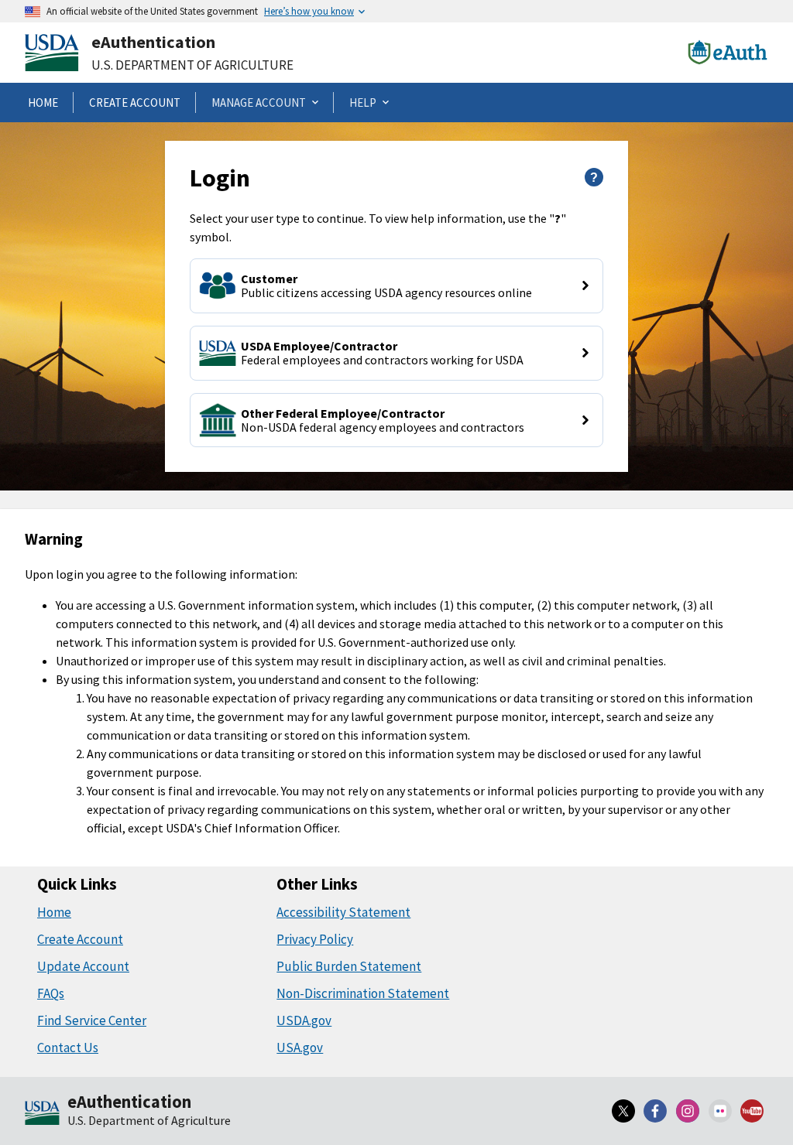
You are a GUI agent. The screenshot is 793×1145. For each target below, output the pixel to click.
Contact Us (67, 1047)
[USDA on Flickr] (720, 1111)
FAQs (50, 993)
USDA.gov (303, 1020)
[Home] (42, 1114)
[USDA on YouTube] (752, 1111)
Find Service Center (91, 1020)
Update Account (83, 966)
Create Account (80, 939)
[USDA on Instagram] (687, 1111)
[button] (396, 285)
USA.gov (299, 1047)
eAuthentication (153, 42)
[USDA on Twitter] (623, 1111)
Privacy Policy (314, 939)
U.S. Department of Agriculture (192, 64)
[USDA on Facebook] (656, 1111)
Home (54, 912)
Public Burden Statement (348, 966)
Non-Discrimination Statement (362, 993)
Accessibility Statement (343, 912)
